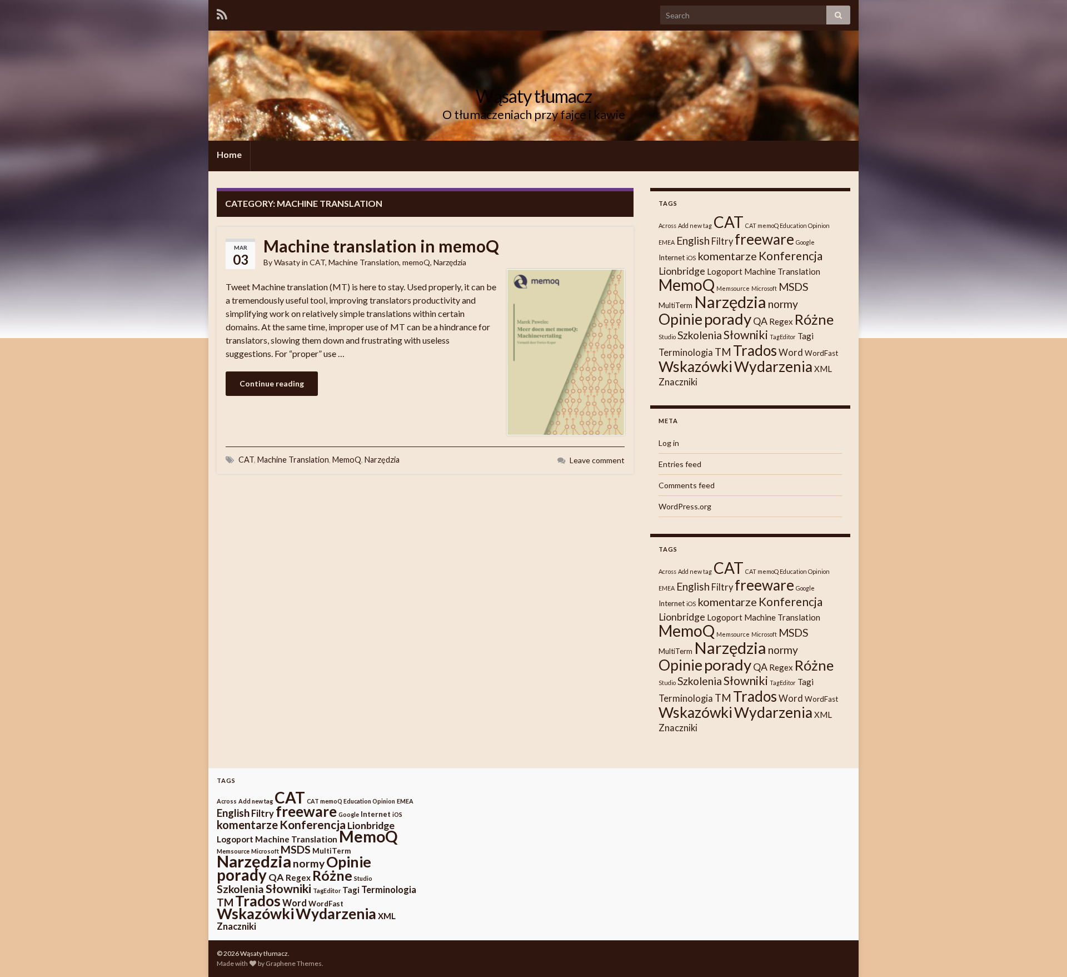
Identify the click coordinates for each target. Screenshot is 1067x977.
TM (723, 352)
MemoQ (346, 459)
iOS (691, 257)
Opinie (680, 319)
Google (805, 242)
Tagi (805, 336)
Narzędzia (449, 262)
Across (667, 225)
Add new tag (695, 225)
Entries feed (680, 464)
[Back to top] (1042, 952)
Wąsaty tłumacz (534, 96)
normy (783, 303)
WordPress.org (685, 506)
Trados (755, 350)
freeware (764, 239)
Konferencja (790, 255)
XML (823, 369)
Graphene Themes (294, 963)
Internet (672, 257)
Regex (781, 321)
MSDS (793, 286)
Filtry (722, 241)
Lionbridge (682, 271)
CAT (317, 262)
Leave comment (597, 460)
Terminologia (686, 352)
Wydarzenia (773, 366)
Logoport (724, 271)
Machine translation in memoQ (381, 246)
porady (727, 318)
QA (760, 321)
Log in (669, 443)
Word (791, 352)
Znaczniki (678, 382)
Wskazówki (695, 366)
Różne (814, 319)
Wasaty (287, 262)
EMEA (667, 242)
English (693, 241)
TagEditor (783, 336)
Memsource (733, 288)
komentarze (727, 255)
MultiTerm (675, 305)
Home (229, 154)
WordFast (821, 353)
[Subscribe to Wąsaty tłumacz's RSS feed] (222, 14)
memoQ (416, 262)
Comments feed (687, 485)
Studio (667, 336)
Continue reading (272, 383)
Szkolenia (699, 335)
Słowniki (746, 335)
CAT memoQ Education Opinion (787, 225)
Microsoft (764, 288)
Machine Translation (363, 262)
